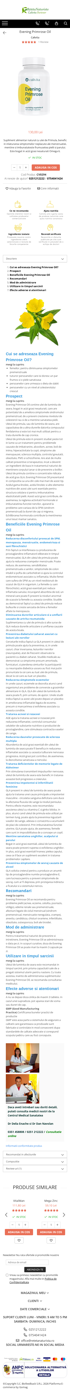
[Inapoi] (3, 32)
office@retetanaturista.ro (37, 1341)
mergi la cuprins (15, 364)
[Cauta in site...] (65, 23)
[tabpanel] (35, 87)
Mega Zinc (51, 1201)
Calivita (35, 37)
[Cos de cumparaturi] (56, 23)
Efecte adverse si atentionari (28, 290)
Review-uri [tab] (14, 1168)
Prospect (15, 271)
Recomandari (18, 278)
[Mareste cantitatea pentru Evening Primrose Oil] (26, 167)
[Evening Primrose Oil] (35, 87)
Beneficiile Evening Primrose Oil (30, 275)
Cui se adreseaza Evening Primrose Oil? (34, 267)
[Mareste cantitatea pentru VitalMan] (25, 1225)
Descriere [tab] (11, 258)
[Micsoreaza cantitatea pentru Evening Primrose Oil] (14, 167)
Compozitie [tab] (12, 1161)
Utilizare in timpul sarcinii (26, 286)
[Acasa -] (35, 10)
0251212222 (37, 1329)
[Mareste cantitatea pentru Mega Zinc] (57, 1225)
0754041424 (37, 1335)
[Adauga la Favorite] (19, 1240)
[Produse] (5, 24)
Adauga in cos (46, 167)
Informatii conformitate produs (24, 1146)
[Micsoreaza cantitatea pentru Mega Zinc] (45, 1225)
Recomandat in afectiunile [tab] (21, 1154)
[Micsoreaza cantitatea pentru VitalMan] (13, 1225)
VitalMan (19, 1201)
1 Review (43, 42)
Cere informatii (49, 188)
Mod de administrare (23, 282)
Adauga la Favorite (19, 188)
